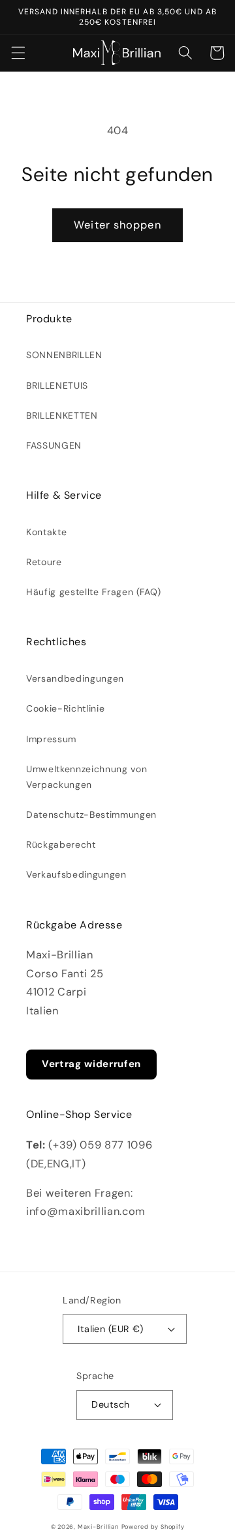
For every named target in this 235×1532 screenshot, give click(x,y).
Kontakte (46, 532)
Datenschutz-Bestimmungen (91, 814)
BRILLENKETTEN (62, 415)
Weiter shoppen (117, 225)
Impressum (51, 739)
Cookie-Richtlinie (65, 708)
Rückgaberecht (61, 844)
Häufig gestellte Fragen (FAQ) (93, 592)
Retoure (44, 562)
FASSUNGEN (54, 445)
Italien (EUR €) (111, 1329)
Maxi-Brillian (98, 1527)
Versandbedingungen (75, 678)
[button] (17, 52)
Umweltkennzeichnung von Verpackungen (86, 776)
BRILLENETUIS (57, 385)
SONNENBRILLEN (64, 355)
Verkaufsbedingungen (76, 874)
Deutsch (110, 1404)
